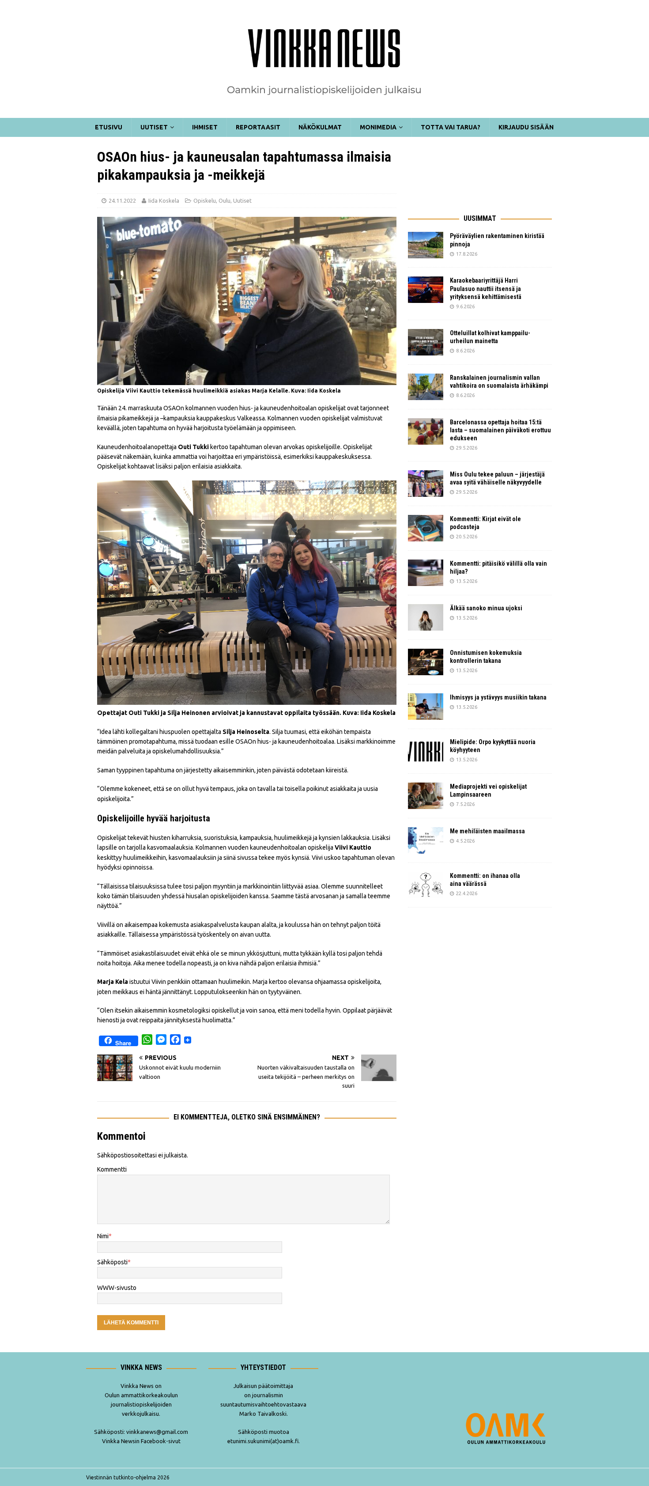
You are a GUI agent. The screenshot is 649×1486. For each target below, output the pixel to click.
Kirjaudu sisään (526, 127)
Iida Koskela (163, 200)
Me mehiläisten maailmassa (487, 831)
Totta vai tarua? (450, 127)
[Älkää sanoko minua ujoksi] (425, 617)
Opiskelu (204, 200)
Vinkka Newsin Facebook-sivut (141, 1441)
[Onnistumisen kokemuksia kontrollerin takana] (425, 662)
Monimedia (378, 127)
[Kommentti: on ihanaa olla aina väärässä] (425, 885)
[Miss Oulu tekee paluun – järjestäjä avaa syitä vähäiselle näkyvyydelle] (425, 483)
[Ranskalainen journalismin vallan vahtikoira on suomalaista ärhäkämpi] (425, 387)
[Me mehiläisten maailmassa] (425, 840)
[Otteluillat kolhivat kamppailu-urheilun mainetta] (425, 342)
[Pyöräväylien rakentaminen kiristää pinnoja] (425, 245)
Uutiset (154, 127)
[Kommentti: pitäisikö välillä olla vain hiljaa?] (425, 573)
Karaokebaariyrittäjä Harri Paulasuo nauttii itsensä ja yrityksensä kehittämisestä (486, 288)
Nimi (103, 1236)
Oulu (224, 200)
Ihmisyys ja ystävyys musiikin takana (499, 697)
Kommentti (112, 1169)
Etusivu (108, 127)
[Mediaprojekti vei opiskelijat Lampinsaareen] (425, 796)
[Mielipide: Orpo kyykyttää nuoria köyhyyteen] (425, 751)
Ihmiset (205, 127)
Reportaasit (258, 127)
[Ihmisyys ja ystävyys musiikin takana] (425, 706)
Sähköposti (112, 1262)
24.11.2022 (122, 200)
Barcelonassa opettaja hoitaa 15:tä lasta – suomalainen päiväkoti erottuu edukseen (500, 430)
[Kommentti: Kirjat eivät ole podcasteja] (425, 528)
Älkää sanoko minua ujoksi (486, 608)
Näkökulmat (320, 127)
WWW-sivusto (116, 1287)
